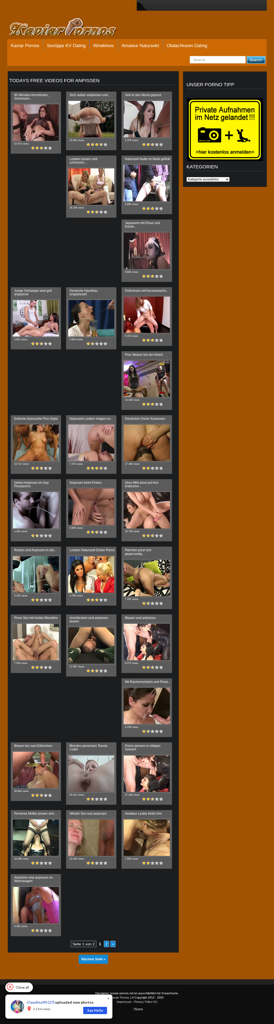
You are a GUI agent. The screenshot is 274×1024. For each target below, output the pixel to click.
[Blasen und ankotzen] (146, 642)
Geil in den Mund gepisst (143, 95)
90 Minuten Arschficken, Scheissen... (31, 96)
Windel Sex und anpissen (88, 813)
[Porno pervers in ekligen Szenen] (146, 773)
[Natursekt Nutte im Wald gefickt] (146, 183)
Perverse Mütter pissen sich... (35, 813)
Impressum (124, 1001)
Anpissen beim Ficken (86, 483)
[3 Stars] (41, 148)
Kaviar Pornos (25, 45)
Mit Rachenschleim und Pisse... (147, 682)
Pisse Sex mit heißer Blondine (36, 618)
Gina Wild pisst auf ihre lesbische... (141, 484)
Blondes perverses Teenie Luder (89, 747)
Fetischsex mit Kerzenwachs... (147, 291)
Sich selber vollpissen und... (90, 95)
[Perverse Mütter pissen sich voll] (35, 837)
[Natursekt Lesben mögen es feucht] (91, 443)
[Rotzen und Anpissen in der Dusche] (35, 574)
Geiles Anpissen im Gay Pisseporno (31, 484)
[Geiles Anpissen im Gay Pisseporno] (35, 510)
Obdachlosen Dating (187, 45)
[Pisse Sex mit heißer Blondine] (35, 642)
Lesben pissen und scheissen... (83, 160)
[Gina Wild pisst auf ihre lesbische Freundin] (146, 510)
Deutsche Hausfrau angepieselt (84, 292)
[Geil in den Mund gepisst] (146, 119)
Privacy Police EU (145, 1001)
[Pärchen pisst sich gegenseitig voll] (146, 578)
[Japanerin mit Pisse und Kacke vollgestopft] (146, 251)
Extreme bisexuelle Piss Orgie (36, 419)
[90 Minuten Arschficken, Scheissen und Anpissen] (35, 122)
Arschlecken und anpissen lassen (89, 619)
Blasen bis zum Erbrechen (33, 746)
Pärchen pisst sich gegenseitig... (138, 552)
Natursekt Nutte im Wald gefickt (147, 159)
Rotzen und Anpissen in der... (35, 550)
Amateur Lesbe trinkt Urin (143, 813)
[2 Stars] (37, 148)
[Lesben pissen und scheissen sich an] (91, 186)
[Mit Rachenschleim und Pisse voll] (146, 706)
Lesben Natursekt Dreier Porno (92, 550)
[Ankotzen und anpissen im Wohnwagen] (35, 905)
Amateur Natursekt (140, 45)
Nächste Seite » (93, 959)
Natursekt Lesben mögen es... (91, 419)
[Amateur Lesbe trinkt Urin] (146, 837)
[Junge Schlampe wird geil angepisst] (35, 318)
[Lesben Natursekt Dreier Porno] (91, 574)
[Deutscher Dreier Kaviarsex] (146, 443)
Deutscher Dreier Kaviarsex (145, 419)
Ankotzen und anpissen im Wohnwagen (33, 879)
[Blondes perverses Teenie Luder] (91, 773)
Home (138, 1009)
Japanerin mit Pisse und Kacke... (142, 224)
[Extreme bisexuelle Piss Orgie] (35, 443)
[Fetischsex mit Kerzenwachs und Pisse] (146, 315)
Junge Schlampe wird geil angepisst (33, 292)
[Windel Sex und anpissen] (91, 837)
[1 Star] (33, 148)
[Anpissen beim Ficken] (91, 507)
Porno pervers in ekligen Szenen (143, 747)
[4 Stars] (46, 148)
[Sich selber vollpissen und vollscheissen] (91, 119)
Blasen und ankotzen (140, 618)
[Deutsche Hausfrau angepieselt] (91, 318)
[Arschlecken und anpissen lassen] (91, 645)
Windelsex (103, 45)
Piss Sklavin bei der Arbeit (144, 355)
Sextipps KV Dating (66, 45)
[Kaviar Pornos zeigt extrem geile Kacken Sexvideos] (69, 27)
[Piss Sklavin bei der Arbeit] (146, 379)
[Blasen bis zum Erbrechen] (35, 770)
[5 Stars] (50, 148)
